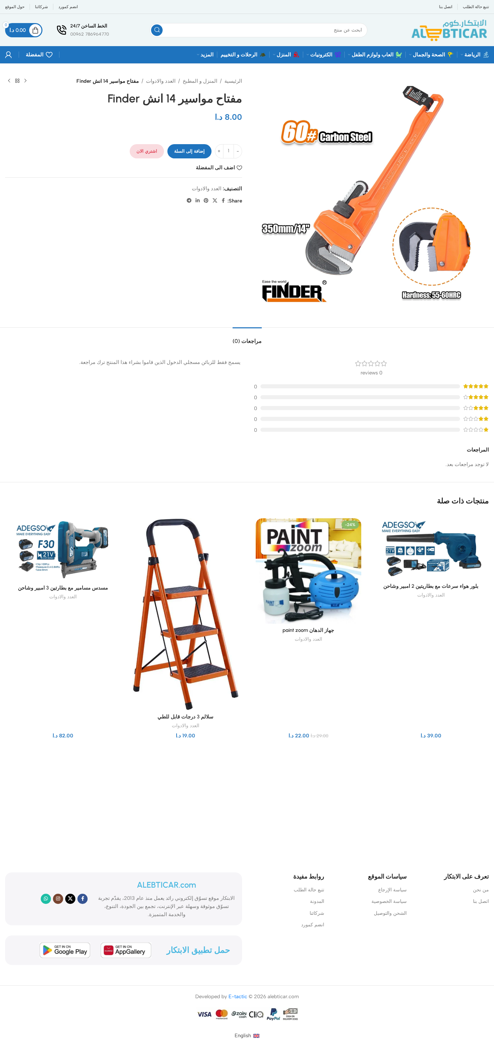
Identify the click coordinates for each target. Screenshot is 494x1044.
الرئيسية (233, 81)
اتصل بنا (481, 901)
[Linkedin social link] (198, 201)
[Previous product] (25, 81)
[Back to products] (17, 81)
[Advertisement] (251, 804)
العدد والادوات (161, 81)
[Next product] (9, 81)
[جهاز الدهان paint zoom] (308, 571)
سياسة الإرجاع (392, 890)
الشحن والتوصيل (390, 913)
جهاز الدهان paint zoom (308, 630)
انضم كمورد (312, 925)
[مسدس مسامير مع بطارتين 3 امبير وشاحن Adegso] (63, 549)
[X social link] (215, 201)
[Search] (157, 30)
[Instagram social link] (58, 899)
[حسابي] (8, 54)
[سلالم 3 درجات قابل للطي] (185, 614)
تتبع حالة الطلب (309, 890)
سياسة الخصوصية (389, 901)
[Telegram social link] (189, 201)
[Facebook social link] (223, 201)
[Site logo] (448, 29)
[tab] (247, 337)
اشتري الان (146, 151)
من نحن (481, 890)
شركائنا (317, 913)
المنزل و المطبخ (200, 81)
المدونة (317, 901)
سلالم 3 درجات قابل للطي (186, 717)
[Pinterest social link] (206, 201)
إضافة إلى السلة (189, 151)
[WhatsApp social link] (46, 899)
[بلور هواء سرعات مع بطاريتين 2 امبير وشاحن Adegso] (431, 549)
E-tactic (237, 996)
